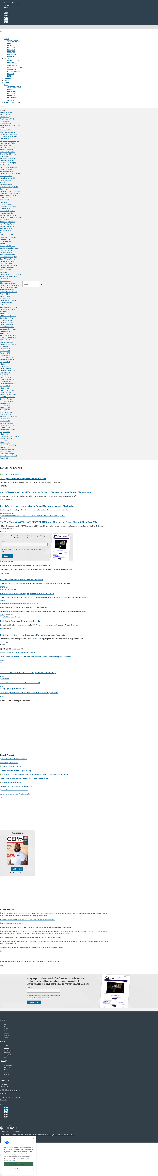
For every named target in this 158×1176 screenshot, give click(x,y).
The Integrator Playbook (7, 246)
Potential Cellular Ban (7, 268)
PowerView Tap (5, 117)
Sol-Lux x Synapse (6, 438)
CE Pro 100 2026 (5, 270)
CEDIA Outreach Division (8, 340)
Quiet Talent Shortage (7, 454)
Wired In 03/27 (5, 408)
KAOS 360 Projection (6, 171)
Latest (6, 39)
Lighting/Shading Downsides (9, 248)
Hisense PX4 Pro (5, 198)
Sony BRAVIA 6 (5, 114)
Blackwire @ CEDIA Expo (8, 147)
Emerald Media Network (11, 3)
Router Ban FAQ (5, 353)
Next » (4, 644)
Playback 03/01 (5, 458)
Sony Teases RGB (5, 373)
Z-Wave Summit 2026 (7, 327)
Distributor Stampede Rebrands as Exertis (20, 621)
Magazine (11, 93)
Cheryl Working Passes (7, 259)
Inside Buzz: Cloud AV (7, 449)
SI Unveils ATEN (5, 209)
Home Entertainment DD (7, 178)
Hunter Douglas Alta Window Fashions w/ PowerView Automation (24, 778)
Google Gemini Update (7, 318)
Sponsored (11, 54)
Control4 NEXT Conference (8, 134)
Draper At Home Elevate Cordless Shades (15, 794)
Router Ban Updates (6, 325)
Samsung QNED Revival (7, 430)
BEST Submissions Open (8, 335)
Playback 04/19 (5, 349)
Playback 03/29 (5, 403)
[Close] (33, 1139)
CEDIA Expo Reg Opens (7, 379)
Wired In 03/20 (5, 421)
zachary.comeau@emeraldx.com (10, 1091)
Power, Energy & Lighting (8, 237)
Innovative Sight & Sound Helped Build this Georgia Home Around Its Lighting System (31, 947)
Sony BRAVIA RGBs (6, 263)
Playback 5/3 (4, 311)
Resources (11, 52)
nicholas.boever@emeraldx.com (10, 1097)
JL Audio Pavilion (5, 241)
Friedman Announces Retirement (10, 274)
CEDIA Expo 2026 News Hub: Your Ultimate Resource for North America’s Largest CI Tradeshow (35, 656)
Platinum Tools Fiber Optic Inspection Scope (16, 770)
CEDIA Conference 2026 (8, 370)
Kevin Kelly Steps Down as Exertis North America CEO (26, 565)
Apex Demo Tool (5, 145)
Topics (6, 58)
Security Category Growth (8, 395)
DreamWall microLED (7, 355)
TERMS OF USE (62, 1135)
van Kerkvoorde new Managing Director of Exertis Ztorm (27, 593)
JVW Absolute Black (6, 139)
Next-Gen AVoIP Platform (8, 143)
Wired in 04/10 (5, 364)
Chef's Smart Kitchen (6, 322)
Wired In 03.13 (4, 434)
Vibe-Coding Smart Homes (8, 307)
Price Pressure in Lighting (8, 257)
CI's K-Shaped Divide (7, 357)
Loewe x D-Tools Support (8, 338)
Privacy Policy (11, 1160)
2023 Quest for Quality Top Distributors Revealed (23, 478)
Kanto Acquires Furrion (7, 224)
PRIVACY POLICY (70, 1135)
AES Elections (4, 156)
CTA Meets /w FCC (6, 320)
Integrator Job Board (6, 423)
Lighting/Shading (14, 72)
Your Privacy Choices (52, 1135)
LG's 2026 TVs (4, 447)
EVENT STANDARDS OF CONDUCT (37, 1135)
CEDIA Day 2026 (5, 392)
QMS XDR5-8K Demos (7, 152)
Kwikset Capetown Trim (9, 762)
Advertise (7, 5)
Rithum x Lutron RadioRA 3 (8, 167)
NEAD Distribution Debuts (8, 195)
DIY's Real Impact (5, 405)
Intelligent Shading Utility (8, 445)
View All (2, 798)
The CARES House (6, 451)
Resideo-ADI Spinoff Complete (10, 174)
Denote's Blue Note (6, 381)
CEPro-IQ (10, 100)
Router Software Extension (8, 292)
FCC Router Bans (5, 414)
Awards (7, 82)
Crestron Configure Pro (7, 211)
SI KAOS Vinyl (4, 220)
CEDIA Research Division (8, 300)
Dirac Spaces (4, 189)
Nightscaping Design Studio (9, 187)
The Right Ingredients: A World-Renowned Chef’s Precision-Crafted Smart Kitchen (30, 961)
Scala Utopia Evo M (6, 204)
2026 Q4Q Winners (6, 399)
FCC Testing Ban (5, 298)
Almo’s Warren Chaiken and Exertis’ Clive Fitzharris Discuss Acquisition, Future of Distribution (45, 492)
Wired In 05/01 (5, 314)
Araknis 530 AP (5, 410)
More (6, 85)
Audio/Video (11, 69)
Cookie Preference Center (18, 1169)
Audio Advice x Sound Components (11, 217)
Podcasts (11, 56)
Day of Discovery (5, 281)
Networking (12, 63)
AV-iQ (6, 7)
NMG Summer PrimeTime (8, 255)
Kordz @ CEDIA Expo (7, 149)
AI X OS (2, 233)
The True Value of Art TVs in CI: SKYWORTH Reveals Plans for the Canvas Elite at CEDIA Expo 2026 (48, 522)
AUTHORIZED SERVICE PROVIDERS (19, 1135)
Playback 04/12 (5, 362)
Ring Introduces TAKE (7, 119)
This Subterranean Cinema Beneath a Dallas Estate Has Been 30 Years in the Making (30, 937)
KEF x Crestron (5, 121)
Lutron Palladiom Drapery (8, 163)
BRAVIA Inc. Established (7, 397)
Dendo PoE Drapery (6, 169)
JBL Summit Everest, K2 (7, 252)
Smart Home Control (15, 67)
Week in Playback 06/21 (8, 226)
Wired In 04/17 (5, 351)
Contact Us (11, 91)
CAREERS (7, 1135)
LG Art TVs (3, 272)
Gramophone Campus (7, 303)
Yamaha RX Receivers (7, 290)
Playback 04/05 (5, 386)
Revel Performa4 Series (7, 384)
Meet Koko (3, 202)
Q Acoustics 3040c (6, 176)
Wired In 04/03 (5, 388)
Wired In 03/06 (5, 443)
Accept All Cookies (19, 1164)
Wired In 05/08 (5, 296)
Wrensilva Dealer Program (8, 276)
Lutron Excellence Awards (8, 206)
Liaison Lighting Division (8, 329)
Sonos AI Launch (5, 180)
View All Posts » (13, 41)
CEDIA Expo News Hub (7, 283)
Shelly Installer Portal (7, 261)
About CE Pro (12, 89)
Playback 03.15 (5, 432)
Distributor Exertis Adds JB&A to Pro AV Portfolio (24, 607)
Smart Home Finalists (7, 165)
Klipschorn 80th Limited (7, 158)
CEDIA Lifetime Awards (7, 132)
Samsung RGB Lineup (7, 360)
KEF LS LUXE (4, 182)
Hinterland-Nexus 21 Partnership (10, 191)
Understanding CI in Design (8, 265)
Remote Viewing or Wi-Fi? (8, 456)
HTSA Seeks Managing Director (10, 193)
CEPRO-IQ (6, 1074)
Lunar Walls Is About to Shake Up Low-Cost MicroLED (20, 682)
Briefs (9, 45)
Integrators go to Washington (9, 141)
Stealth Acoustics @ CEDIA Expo (10, 125)
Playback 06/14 (5, 239)
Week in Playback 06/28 (8, 215)
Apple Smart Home (6, 185)
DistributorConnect (6, 123)
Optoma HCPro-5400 (6, 342)
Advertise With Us (14, 87)
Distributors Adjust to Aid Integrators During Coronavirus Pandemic (32, 634)
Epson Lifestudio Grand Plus (9, 416)
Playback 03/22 (5, 419)
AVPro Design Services (7, 222)
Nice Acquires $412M (7, 213)
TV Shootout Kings (6, 200)
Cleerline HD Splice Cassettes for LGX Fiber (16, 786)
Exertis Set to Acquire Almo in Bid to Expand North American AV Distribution (37, 506)
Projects (11, 50)
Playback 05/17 (5, 279)
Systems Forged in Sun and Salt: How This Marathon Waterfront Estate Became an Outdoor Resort (36, 927)
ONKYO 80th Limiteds (7, 160)
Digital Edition (12, 96)
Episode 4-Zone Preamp (8, 344)
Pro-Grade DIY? (5, 440)
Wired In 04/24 (5, 333)
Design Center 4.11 (6, 366)
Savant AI (3, 128)
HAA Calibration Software (8, 316)
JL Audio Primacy (5, 305)
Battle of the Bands (6, 368)
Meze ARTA (3, 244)
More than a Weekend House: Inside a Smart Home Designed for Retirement (27, 919)
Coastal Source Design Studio (9, 285)
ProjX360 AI (4, 375)
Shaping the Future (6, 112)
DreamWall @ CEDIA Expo (8, 154)
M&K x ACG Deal (5, 377)
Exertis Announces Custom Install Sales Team (21, 579)
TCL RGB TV (4, 346)
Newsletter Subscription (13, 102)
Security (10, 74)
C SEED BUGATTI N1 (6, 250)
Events (6, 80)
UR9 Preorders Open (6, 412)
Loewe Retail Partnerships (8, 287)
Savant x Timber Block (7, 390)
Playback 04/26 (5, 331)
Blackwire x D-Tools (6, 130)
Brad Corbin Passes (6, 230)
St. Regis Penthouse (6, 401)
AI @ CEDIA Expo (5, 427)
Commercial (12, 65)
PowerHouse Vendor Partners (9, 436)
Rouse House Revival (7, 425)
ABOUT (2, 1135)
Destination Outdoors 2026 (8, 136)
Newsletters (12, 98)
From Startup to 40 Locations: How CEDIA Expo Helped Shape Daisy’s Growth (29, 692)
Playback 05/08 (5, 294)
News (9, 43)
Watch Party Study (6, 228)
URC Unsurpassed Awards (8, 235)
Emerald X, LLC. (8, 1131)
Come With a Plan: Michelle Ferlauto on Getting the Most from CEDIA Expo (28, 672)
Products (11, 47)
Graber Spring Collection (7, 309)
